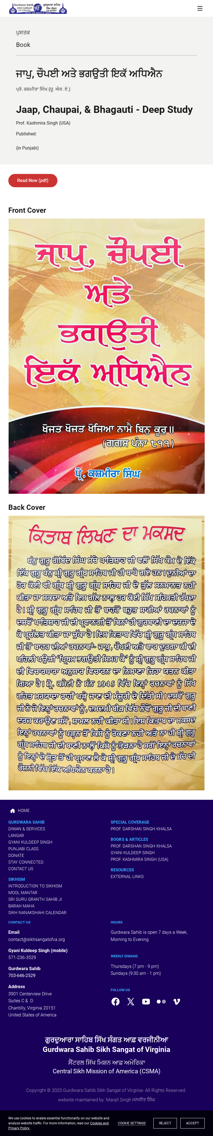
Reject (165, 1123)
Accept (192, 1123)
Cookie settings (132, 1123)
